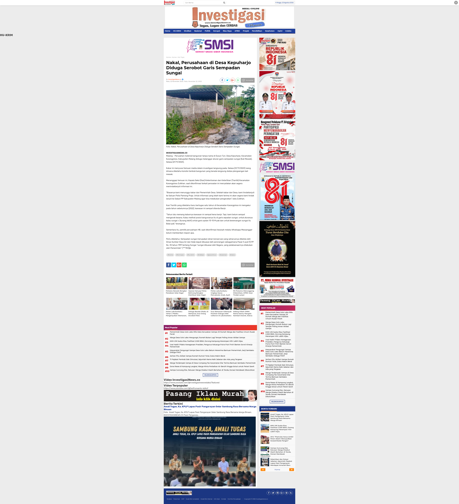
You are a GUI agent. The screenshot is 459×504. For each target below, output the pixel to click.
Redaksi (169, 499)
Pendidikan (257, 31)
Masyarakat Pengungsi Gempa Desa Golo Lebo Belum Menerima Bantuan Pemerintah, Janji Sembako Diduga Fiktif (212, 351)
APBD (237, 31)
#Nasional (223, 255)
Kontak (223, 499)
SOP (182, 499)
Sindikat (187, 31)
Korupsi (216, 31)
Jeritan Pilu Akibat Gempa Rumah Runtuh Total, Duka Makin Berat (197, 356)
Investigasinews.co (262, 499)
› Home (173, 57)
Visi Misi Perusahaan (234, 499)
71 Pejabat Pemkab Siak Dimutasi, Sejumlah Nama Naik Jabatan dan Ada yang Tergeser (206, 359)
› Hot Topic (181, 57)
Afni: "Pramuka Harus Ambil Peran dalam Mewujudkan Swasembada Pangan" (281, 439)
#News (232, 255)
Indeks (288, 31)
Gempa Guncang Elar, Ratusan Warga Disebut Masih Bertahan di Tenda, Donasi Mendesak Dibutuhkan (212, 370)
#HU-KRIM (190, 255)
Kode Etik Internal (206, 499)
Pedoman (176, 499)
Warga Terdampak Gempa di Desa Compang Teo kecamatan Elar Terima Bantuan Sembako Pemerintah (213, 363)
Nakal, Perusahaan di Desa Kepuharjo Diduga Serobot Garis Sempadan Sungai (208, 67)
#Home (170, 255)
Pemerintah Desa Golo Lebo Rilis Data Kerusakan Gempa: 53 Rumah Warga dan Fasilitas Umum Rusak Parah (212, 333)
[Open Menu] (456, 2)
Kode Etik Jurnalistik (192, 499)
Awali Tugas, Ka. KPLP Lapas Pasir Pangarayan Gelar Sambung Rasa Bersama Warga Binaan (281, 417)
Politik (207, 31)
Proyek (246, 31)
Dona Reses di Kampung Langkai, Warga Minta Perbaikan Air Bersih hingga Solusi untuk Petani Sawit (212, 366)
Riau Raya (227, 31)
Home (167, 31)
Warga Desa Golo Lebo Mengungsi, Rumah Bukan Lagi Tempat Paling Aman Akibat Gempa (207, 338)
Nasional (198, 31)
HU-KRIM (177, 31)
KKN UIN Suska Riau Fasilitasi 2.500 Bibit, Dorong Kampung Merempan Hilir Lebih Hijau (206, 341)
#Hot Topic (180, 255)
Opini (280, 31)
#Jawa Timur (211, 255)
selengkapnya (210, 375)
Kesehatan (270, 31)
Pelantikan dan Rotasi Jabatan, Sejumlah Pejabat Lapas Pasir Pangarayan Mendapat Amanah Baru (281, 462)
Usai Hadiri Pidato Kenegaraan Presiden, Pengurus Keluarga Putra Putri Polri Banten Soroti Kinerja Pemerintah (211, 346)
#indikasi (201, 255)
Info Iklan (217, 499)
